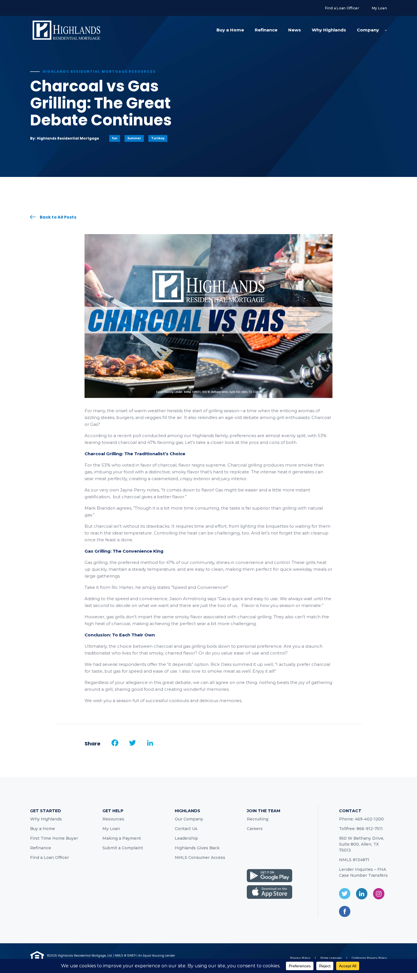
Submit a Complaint (122, 847)
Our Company (189, 819)
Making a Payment (121, 838)
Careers (255, 828)
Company (368, 30)
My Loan (379, 8)
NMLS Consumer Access (200, 857)
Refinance (266, 30)
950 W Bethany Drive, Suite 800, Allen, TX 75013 (361, 844)
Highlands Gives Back (197, 847)
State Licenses (331, 958)
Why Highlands (329, 30)
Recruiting (257, 819)
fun (114, 138)
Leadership (186, 838)
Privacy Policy (300, 958)
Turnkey (158, 138)
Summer (134, 138)
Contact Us (186, 828)
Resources (113, 819)
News (294, 30)
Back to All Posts (58, 217)
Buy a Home (230, 30)
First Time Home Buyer (54, 838)
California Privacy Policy (369, 958)
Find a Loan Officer (342, 8)
